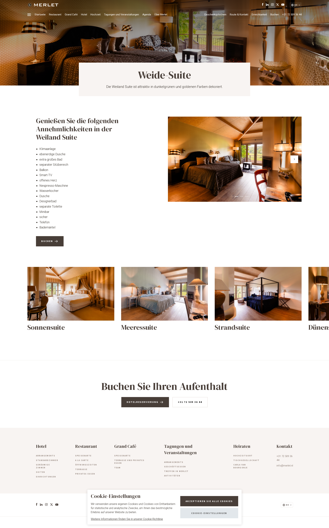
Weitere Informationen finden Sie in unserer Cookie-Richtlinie (127, 519)
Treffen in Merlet (176, 471)
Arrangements (45, 455)
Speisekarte (83, 455)
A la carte (82, 460)
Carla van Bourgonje (240, 466)
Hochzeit (95, 14)
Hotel (84, 14)
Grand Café (71, 14)
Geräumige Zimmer (43, 466)
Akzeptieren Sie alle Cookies (209, 501)
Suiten (40, 472)
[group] (70, 299)
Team (117, 467)
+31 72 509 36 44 (292, 14)
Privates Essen (85, 474)
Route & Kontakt (239, 14)
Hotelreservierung (143, 402)
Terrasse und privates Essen (129, 461)
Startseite (40, 14)
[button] (294, 159)
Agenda (146, 14)
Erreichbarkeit (259, 14)
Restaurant (55, 14)
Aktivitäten (172, 475)
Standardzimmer (47, 460)
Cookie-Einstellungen (209, 513)
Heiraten (241, 446)
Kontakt (284, 446)
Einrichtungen (46, 477)
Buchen (274, 14)
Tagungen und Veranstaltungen (121, 14)
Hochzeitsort (243, 455)
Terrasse (81, 469)
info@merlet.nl (285, 465)
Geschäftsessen (175, 466)
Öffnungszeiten (86, 465)
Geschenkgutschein (215, 14)
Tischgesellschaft (246, 460)
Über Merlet (160, 14)
